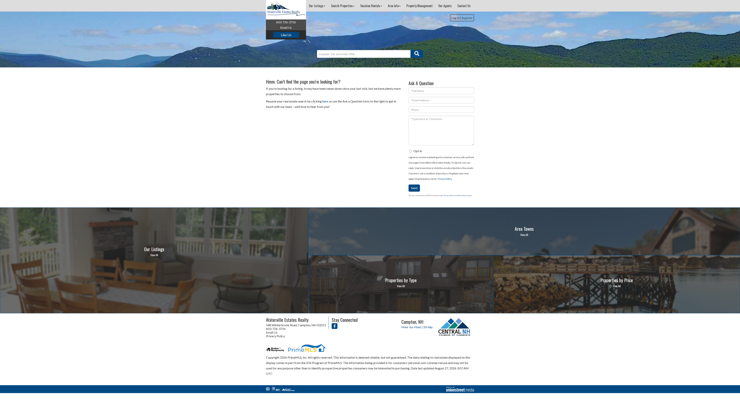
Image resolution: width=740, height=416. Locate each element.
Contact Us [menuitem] (464, 5)
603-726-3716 (286, 22)
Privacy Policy (445, 178)
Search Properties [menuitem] (342, 5)
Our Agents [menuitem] (445, 5)
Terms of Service (462, 195)
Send (414, 188)
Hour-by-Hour (411, 327)
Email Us (286, 27)
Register (467, 18)
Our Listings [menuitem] (316, 5)
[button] (416, 54)
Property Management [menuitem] (419, 5)
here (325, 101)
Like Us (286, 35)
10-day (428, 327)
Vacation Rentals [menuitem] (370, 5)
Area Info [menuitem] (393, 5)
